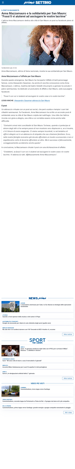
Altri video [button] (68, 412)
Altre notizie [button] (68, 334)
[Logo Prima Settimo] (37, 2)
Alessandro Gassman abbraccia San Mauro (32, 100)
